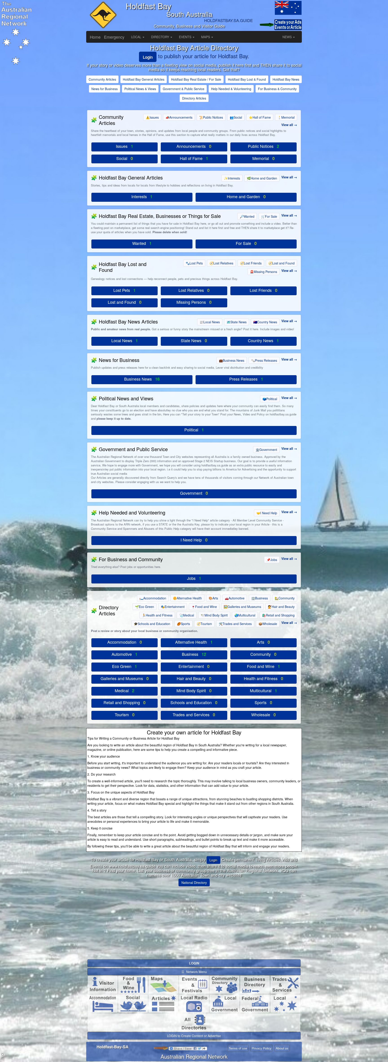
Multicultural (244, 615)
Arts (213, 598)
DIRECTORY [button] (160, 37)
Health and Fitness (157, 615)
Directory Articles (194, 98)
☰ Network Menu (194, 971)
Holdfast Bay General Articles (143, 79)
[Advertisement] (194, 921)
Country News (265, 322)
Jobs (272, 559)
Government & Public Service (183, 88)
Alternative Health (187, 598)
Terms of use (238, 1048)
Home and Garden (262, 178)
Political (269, 399)
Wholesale (267, 623)
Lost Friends (251, 263)
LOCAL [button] (136, 37)
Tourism (204, 623)
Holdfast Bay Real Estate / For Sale (196, 79)
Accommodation (152, 598)
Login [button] (213, 860)
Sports (183, 623)
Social (236, 117)
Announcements (178, 117)
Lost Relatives (221, 263)
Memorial (286, 117)
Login (148, 57)
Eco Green (144, 606)
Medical (186, 615)
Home (95, 37)
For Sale (269, 216)
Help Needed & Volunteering (231, 88)
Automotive (235, 598)
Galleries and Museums (242, 606)
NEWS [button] (287, 37)
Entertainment (173, 606)
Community (285, 598)
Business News (231, 360)
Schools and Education (152, 623)
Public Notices (211, 117)
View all (287, 124)
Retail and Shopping (278, 615)
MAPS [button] (206, 37)
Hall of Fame (260, 117)
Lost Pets (194, 263)
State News (237, 322)
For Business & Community (277, 88)
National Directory (194, 882)
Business (259, 598)
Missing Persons (263, 271)
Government (266, 449)
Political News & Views (140, 88)
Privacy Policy (261, 1048)
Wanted (247, 216)
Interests (232, 178)
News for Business (104, 88)
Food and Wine (204, 606)
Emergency (114, 37)
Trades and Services (235, 623)
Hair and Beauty (281, 606)
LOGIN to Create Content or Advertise (194, 1035)
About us (282, 1048)
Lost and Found (281, 263)
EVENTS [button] (185, 37)
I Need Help (266, 513)
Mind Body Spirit (214, 615)
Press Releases (264, 360)
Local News (210, 322)
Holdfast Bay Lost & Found (247, 79)
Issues (152, 117)
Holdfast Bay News (286, 79)
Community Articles (102, 79)
